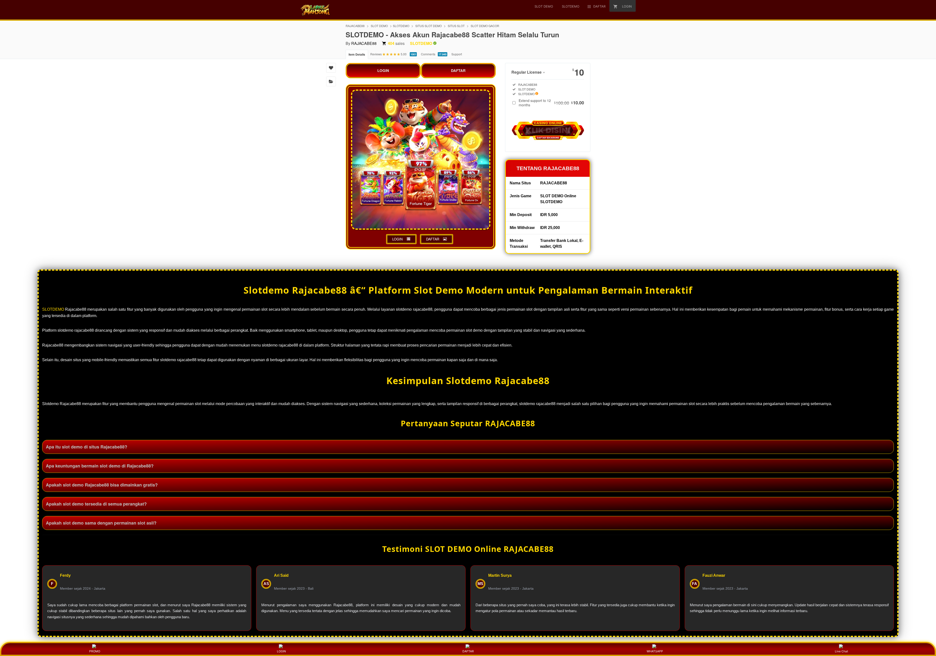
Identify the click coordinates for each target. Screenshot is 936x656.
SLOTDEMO (401, 26)
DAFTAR (458, 70)
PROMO (94, 651)
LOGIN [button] (397, 239)
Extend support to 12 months (551, 102)
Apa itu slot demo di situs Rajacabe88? (86, 447)
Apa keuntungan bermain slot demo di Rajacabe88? (100, 466)
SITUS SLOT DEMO (428, 26)
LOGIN (383, 70)
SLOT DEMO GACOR (485, 26)
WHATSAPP (655, 651)
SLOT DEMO (379, 26)
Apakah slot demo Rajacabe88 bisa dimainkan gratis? (102, 485)
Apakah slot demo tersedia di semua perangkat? (96, 504)
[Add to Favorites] (331, 68)
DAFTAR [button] (432, 239)
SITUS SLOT (456, 26)
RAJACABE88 (355, 26)
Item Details (357, 54)
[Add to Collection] (331, 81)
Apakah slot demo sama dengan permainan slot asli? (101, 523)
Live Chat (841, 651)
